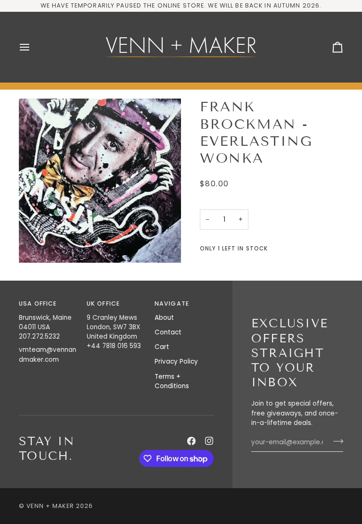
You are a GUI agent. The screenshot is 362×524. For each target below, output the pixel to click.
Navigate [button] (172, 303)
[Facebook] (191, 441)
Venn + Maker (50, 506)
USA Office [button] (38, 303)
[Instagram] (209, 441)
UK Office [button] (103, 303)
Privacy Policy (176, 361)
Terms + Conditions (172, 381)
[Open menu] (33, 47)
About (164, 317)
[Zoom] (100, 181)
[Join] (335, 441)
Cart (162, 346)
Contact (168, 332)
